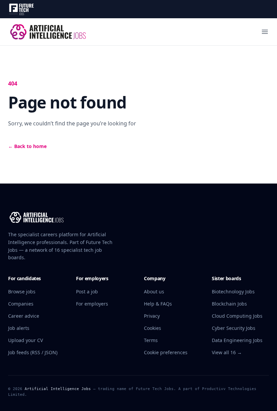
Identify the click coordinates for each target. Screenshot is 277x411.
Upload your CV (25, 340)
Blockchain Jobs (229, 303)
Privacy (152, 316)
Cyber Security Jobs (233, 328)
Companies (20, 303)
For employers (92, 303)
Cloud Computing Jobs (237, 316)
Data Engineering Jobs (237, 340)
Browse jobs (21, 291)
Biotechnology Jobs (233, 291)
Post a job (87, 291)
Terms (151, 340)
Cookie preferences (165, 352)
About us (154, 291)
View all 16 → (227, 352)
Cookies (152, 328)
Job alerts (18, 328)
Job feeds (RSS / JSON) (32, 352)
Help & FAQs (158, 303)
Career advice (23, 316)
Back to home (27, 146)
